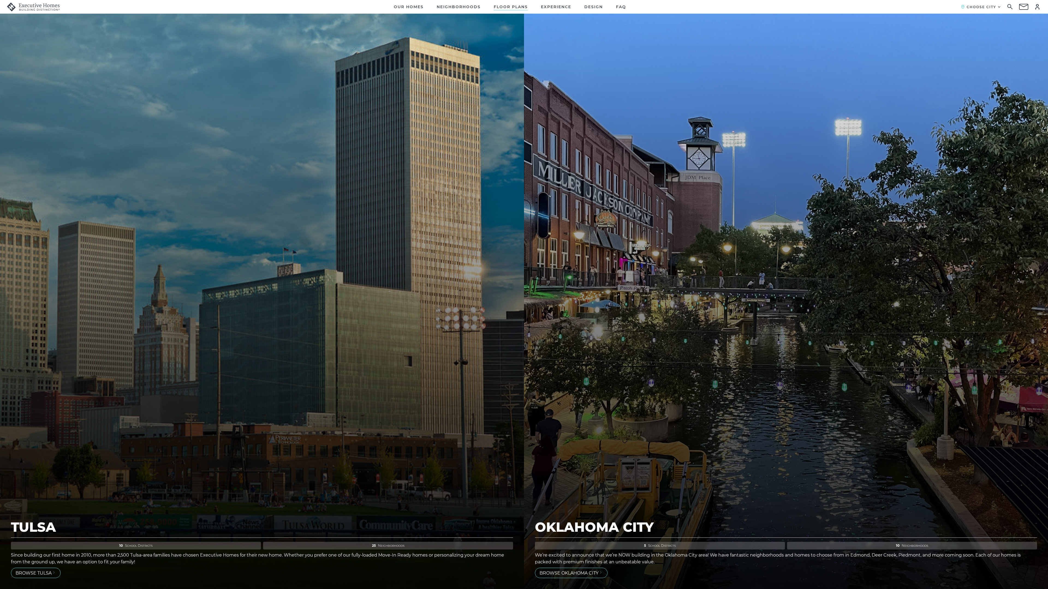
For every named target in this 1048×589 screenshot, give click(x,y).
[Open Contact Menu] (1023, 7)
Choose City (981, 7)
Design (593, 6)
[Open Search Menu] (1010, 7)
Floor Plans (511, 6)
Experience (556, 6)
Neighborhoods (459, 6)
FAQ (621, 6)
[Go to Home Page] (33, 7)
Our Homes (409, 6)
